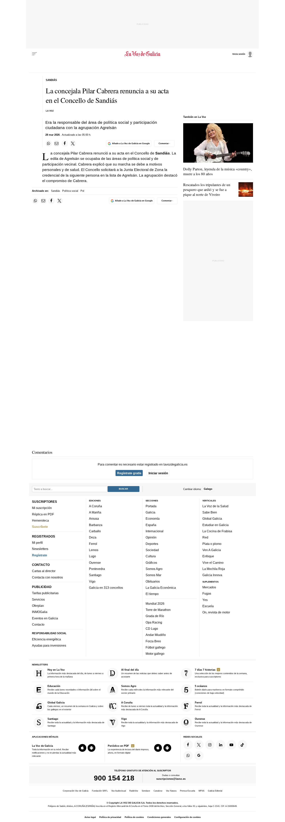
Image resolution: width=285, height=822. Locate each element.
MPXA (201, 791)
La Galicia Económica (161, 587)
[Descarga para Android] (91, 748)
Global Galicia (212, 518)
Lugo (92, 556)
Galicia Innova (212, 575)
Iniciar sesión (158, 473)
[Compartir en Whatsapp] (48, 143)
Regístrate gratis (129, 473)
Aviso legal (90, 817)
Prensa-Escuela (187, 791)
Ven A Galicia (211, 550)
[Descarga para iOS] (82, 748)
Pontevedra (97, 569)
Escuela (208, 606)
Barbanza (95, 525)
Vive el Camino (213, 562)
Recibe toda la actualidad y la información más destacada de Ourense (223, 722)
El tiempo (152, 594)
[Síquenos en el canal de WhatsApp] (188, 755)
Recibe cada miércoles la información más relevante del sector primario (147, 689)
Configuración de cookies (187, 817)
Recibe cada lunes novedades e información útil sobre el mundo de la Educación (74, 689)
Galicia (150, 512)
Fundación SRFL (100, 791)
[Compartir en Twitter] (73, 143)
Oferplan (38, 606)
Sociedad (152, 550)
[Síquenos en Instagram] (209, 744)
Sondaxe (146, 791)
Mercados (209, 587)
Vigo (92, 581)
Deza (92, 537)
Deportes (152, 543)
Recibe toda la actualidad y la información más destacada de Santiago (76, 722)
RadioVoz (133, 791)
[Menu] (34, 54)
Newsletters (40, 549)
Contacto (38, 624)
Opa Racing (154, 622)
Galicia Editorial (215, 791)
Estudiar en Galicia (215, 525)
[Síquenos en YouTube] (231, 744)
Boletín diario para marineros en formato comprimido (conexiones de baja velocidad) (219, 689)
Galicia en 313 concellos (106, 587)
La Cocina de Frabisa (217, 531)
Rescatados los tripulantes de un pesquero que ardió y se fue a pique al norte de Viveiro (206, 189)
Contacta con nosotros (47, 577)
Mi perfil (37, 542)
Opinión (151, 537)
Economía (153, 518)
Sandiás (55, 190)
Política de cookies (134, 817)
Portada (151, 506)
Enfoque (208, 556)
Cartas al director (43, 571)
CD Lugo (152, 628)
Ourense (95, 562)
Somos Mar (153, 575)
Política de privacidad (110, 817)
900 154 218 (114, 778)
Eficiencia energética (46, 639)
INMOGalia (39, 612)
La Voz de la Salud (215, 506)
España (151, 525)
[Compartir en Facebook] (64, 143)
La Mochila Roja (213, 569)
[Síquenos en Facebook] (188, 744)
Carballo (95, 531)
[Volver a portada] (142, 54)
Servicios (38, 599)
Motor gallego (155, 654)
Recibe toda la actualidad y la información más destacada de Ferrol (223, 706)
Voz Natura (171, 791)
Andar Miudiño (156, 635)
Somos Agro (154, 569)
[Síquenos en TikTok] (242, 744)
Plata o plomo (211, 543)
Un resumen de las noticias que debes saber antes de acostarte (146, 673)
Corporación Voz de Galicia (75, 791)
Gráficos (151, 562)
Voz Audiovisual (118, 791)
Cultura (151, 556)
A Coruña (95, 506)
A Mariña (95, 512)
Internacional (154, 531)
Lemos (93, 550)
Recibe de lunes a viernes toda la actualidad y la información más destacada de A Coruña (149, 706)
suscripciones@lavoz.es (171, 779)
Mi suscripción (42, 508)
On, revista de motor (216, 612)
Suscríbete (40, 527)
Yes (205, 600)
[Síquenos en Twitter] (199, 744)
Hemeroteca (40, 520)
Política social (70, 190)
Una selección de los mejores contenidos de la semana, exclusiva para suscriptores (221, 673)
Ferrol (93, 543)
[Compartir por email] (56, 143)
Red (205, 537)
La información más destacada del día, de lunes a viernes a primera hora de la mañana (75, 673)
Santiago (95, 575)
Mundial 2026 (155, 603)
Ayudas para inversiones (49, 645)
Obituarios (153, 581)
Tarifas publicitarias (45, 593)
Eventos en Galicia (45, 618)
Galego (208, 489)
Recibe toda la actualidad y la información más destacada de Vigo (149, 722)
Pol (82, 190)
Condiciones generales (159, 817)
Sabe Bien (209, 512)
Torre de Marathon (158, 609)
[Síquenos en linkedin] (220, 744)
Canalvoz (158, 791)
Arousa (94, 518)
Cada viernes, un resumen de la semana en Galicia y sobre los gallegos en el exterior (75, 706)
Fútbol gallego (155, 647)
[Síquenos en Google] (199, 755)
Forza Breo (153, 641)
